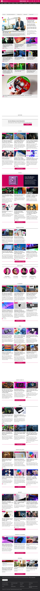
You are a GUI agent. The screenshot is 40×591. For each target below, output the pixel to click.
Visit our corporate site (32, 577)
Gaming (13, 3)
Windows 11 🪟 (19, 14)
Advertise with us (13, 586)
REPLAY (17, 3)
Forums (3, 586)
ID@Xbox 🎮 (25, 14)
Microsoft (25, 3)
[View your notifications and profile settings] (34, 1)
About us (30, 584)
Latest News (31, 18)
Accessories (34, 3)
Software (30, 3)
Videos (9, 3)
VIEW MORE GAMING (19, 444)
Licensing (21, 584)
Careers (12, 584)
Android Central (22, 586)
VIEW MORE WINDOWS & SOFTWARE (19, 261)
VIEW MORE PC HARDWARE (19, 320)
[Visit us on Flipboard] (25, 1)
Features (5, 3)
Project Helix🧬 (31, 14)
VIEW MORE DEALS (19, 362)
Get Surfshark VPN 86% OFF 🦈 (11, 14)
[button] (37, 1)
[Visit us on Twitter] (21, 1)
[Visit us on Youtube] (22, 1)
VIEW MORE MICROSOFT (20, 529)
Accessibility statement (5, 584)
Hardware (21, 3)
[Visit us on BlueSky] (27, 1)
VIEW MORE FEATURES (20, 168)
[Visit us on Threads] (26, 1)
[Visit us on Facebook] (20, 1)
